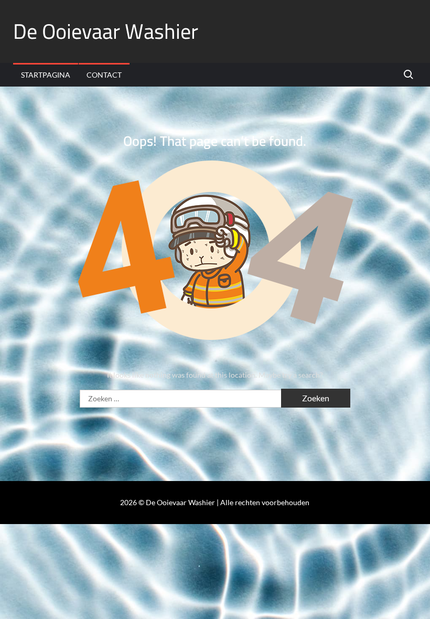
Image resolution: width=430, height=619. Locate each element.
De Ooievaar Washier (105, 31)
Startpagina (45, 74)
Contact (104, 74)
